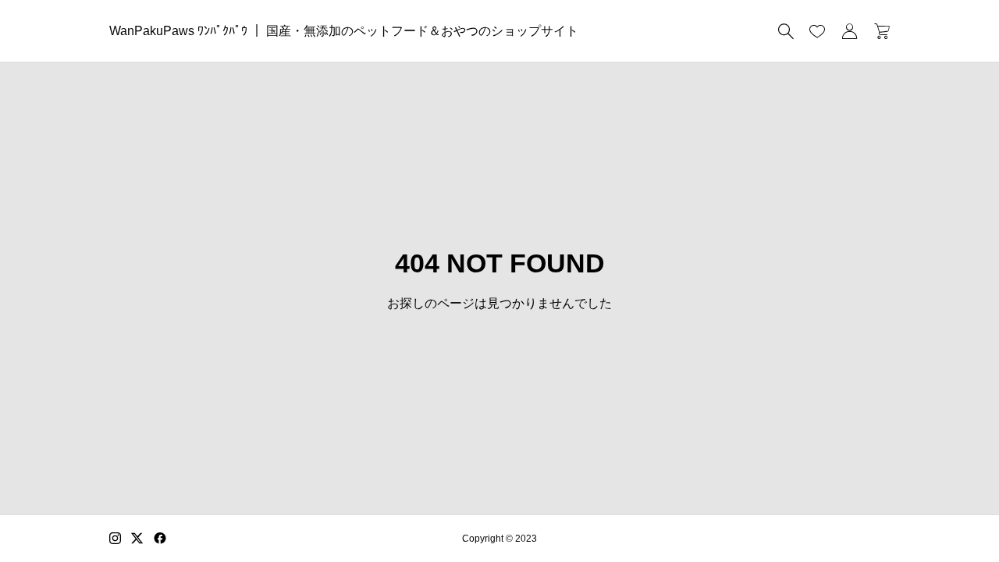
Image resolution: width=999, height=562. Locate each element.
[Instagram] (115, 538)
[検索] (786, 31)
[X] (137, 538)
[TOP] (950, 513)
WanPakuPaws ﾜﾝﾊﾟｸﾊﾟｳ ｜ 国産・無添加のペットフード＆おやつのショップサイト (343, 30)
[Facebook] (160, 538)
